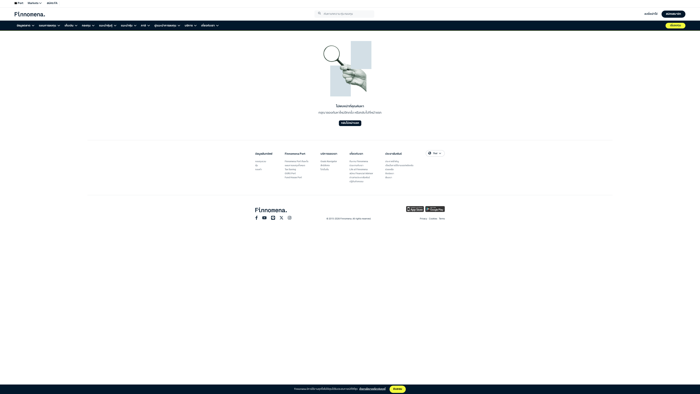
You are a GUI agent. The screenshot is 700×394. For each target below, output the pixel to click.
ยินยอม (397, 389)
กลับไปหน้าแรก (350, 123)
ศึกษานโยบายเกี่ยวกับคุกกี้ (372, 389)
